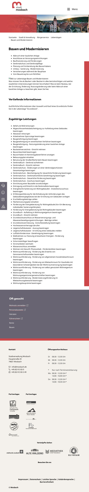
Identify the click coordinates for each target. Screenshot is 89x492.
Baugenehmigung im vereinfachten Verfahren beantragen (37, 141)
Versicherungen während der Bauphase (29, 71)
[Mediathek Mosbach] (54, 452)
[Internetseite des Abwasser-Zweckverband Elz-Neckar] (74, 452)
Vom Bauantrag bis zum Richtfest (26, 74)
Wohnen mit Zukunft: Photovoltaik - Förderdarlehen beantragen (39, 249)
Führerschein (14, 318)
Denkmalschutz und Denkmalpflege (28, 63)
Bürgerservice (43, 37)
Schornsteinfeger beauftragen (25, 241)
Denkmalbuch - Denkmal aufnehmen (28, 162)
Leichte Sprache (49, 479)
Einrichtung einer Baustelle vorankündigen (30, 183)
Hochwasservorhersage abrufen (26, 225)
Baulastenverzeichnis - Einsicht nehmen (29, 149)
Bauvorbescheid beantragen (24, 152)
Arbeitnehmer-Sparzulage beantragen (28, 136)
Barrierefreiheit (47, 482)
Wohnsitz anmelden (17, 305)
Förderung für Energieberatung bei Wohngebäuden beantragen (39, 210)
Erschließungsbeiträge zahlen (25, 199)
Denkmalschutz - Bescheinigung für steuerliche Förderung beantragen (42, 173)
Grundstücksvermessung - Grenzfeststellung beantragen (36, 223)
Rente (11, 323)
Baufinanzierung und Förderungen (27, 61)
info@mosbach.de (19, 367)
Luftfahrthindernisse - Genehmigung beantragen (33, 233)
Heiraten (12, 314)
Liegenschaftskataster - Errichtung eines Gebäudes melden (37, 231)
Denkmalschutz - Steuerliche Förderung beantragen (34, 178)
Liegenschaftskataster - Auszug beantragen (31, 228)
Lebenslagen (56, 37)
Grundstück (32, 109)
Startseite (13, 37)
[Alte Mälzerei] (35, 452)
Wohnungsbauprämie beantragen (27, 283)
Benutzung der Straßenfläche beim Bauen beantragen (35, 160)
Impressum (23, 479)
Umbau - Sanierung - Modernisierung (28, 69)
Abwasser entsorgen (21, 134)
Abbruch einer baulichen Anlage (26, 56)
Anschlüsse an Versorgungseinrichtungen (30, 58)
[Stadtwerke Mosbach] (15, 452)
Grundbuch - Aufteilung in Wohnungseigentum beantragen (37, 212)
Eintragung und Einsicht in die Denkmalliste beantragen (36, 186)
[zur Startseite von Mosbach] (16, 6)
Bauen (11, 327)
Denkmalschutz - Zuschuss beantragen (29, 181)
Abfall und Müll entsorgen (23, 126)
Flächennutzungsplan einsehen (26, 202)
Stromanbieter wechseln (23, 244)
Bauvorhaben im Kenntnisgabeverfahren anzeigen (33, 154)
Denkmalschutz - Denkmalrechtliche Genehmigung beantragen (39, 175)
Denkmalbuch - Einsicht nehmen (26, 165)
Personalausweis (16, 310)
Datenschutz (35, 479)
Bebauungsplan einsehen (23, 157)
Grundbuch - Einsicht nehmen (25, 215)
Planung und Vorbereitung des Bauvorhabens (32, 66)
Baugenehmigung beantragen (25, 139)
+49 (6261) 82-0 (17, 369)
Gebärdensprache (66, 479)
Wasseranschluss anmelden (24, 246)
